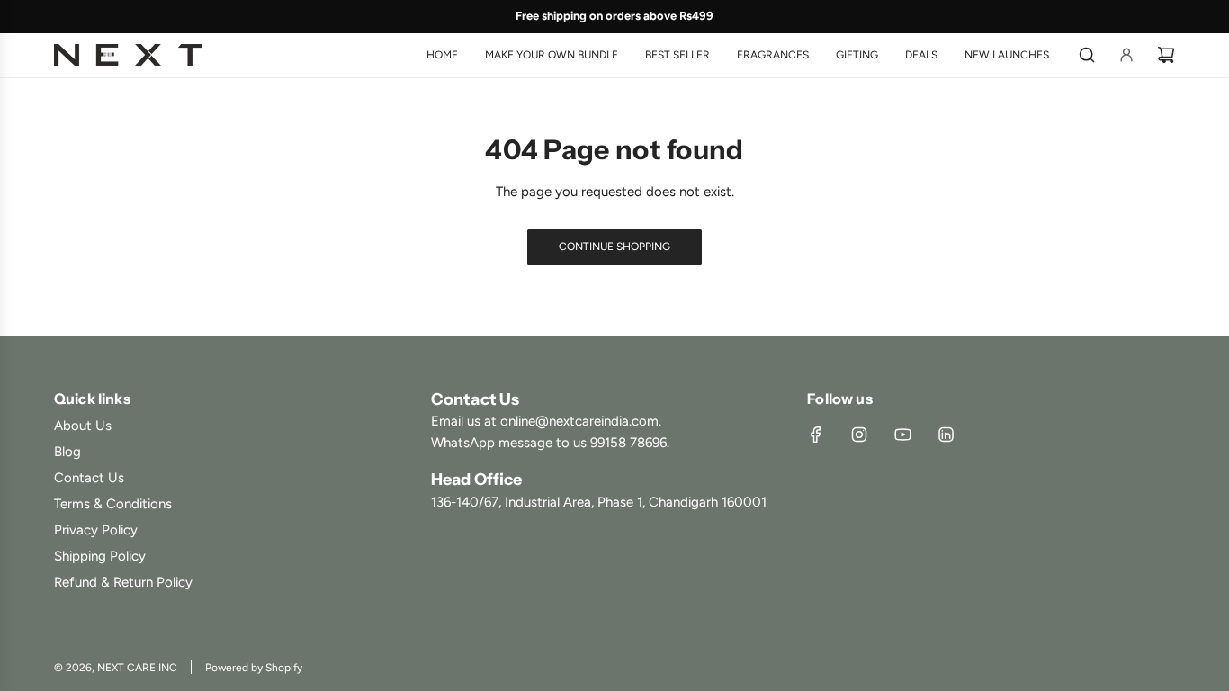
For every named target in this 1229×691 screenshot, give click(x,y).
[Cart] (1166, 55)
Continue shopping (614, 246)
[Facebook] (816, 434)
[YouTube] (902, 434)
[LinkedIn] (945, 434)
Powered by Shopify (253, 667)
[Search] (1087, 55)
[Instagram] (859, 434)
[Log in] (1126, 55)
